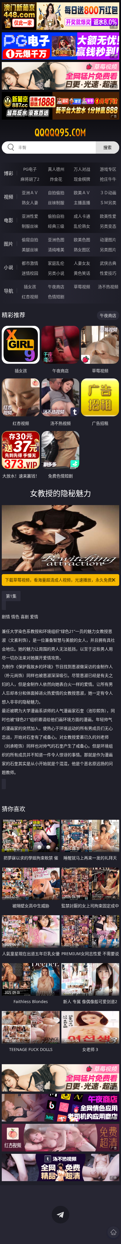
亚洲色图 (56, 239)
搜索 (107, 147)
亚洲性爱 (30, 216)
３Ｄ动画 (108, 192)
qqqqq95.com (60, 132)
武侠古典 (108, 263)
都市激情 (30, 263)
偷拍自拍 (56, 216)
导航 (8, 291)
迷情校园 (30, 273)
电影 (8, 220)
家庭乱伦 (56, 263)
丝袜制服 (56, 202)
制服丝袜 (30, 226)
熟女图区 (82, 249)
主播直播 (82, 202)
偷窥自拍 (30, 239)
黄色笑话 (82, 273)
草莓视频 (82, 286)
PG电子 (30, 169)
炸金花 (56, 179)
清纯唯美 (56, 249)
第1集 (11, 596)
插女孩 (30, 286)
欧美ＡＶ (82, 192)
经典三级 (56, 226)
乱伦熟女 (82, 226)
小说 (8, 267)
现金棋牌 (82, 179)
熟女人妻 (30, 202)
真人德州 (56, 169)
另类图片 (108, 249)
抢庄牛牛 (108, 179)
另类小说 (56, 273)
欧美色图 (82, 239)
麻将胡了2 (30, 179)
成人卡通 (82, 216)
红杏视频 (30, 296)
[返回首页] (113, 1232)
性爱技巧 (108, 273)
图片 (8, 244)
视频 (8, 197)
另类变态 (108, 226)
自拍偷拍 (56, 192)
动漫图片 (108, 239)
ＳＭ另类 (108, 202)
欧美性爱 (108, 216)
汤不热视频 (108, 286)
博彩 (8, 173)
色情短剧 (56, 296)
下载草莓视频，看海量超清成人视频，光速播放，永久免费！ (60, 580)
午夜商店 (56, 286)
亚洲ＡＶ (30, 192)
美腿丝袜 (30, 249)
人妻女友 (82, 263)
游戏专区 (108, 169)
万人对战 (82, 169)
